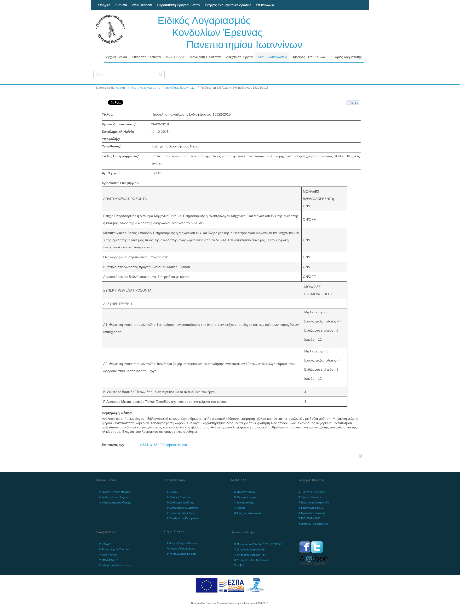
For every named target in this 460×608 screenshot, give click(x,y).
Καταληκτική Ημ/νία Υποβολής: (118, 135)
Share (354, 102)
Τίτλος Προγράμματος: (120, 156)
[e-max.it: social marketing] (360, 456)
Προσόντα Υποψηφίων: (121, 183)
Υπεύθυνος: (111, 146)
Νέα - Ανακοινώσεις (143, 87)
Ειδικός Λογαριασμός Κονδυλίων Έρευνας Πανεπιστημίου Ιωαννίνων (230, 32)
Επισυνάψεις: (113, 445)
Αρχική (120, 87)
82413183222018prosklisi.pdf (164, 445)
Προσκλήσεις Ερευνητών (178, 87)
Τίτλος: (107, 114)
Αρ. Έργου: (111, 173)
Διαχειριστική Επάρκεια (314, 523)
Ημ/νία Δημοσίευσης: (119, 124)
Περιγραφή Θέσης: (117, 413)
